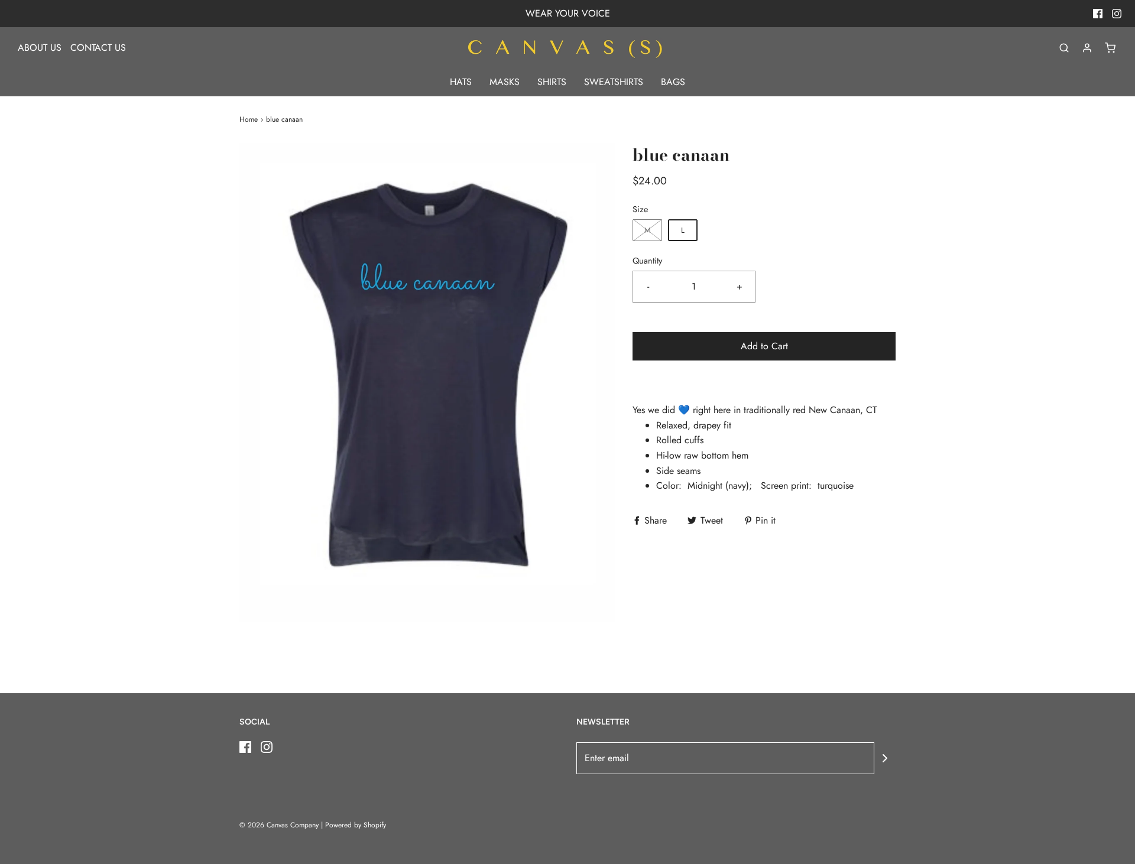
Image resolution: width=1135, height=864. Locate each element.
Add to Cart (764, 346)
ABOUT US (39, 47)
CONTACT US (98, 47)
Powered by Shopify (355, 825)
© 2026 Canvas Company (279, 825)
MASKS (504, 82)
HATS (461, 82)
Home (248, 119)
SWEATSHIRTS (613, 82)
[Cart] (1110, 48)
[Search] (1064, 48)
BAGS (673, 82)
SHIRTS (551, 82)
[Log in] (1087, 48)
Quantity (647, 261)
